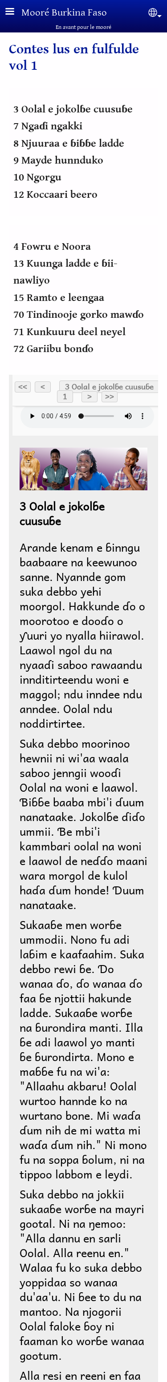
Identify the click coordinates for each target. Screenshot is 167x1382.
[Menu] (15, 12)
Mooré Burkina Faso (64, 13)
